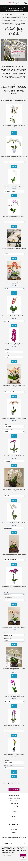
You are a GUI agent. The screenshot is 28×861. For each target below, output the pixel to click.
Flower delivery (11, 16)
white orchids (11, 24)
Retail (14, 814)
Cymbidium (22, 14)
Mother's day (4, 17)
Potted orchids (23, 21)
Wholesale (14, 811)
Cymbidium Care (14, 800)
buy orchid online (10, 14)
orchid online (4, 21)
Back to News (15, 789)
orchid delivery (17, 19)
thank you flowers (5, 23)
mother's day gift (20, 17)
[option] (14, 8)
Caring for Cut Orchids (14, 795)
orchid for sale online (21, 20)
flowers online (23, 16)
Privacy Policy (14, 829)
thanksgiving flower (14, 23)
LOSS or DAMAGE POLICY (14, 824)
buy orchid (4, 14)
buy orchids (17, 14)
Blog (14, 819)
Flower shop (17, 16)
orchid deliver (11, 19)
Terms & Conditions (14, 827)
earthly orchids (4, 16)
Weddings (14, 816)
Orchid (6, 19)
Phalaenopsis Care (14, 803)
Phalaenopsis (16, 21)
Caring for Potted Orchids (14, 798)
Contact (14, 832)
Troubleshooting (14, 806)
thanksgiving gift (22, 23)
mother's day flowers (11, 17)
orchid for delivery (6, 20)
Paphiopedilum (10, 21)
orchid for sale (13, 20)
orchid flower (23, 19)
